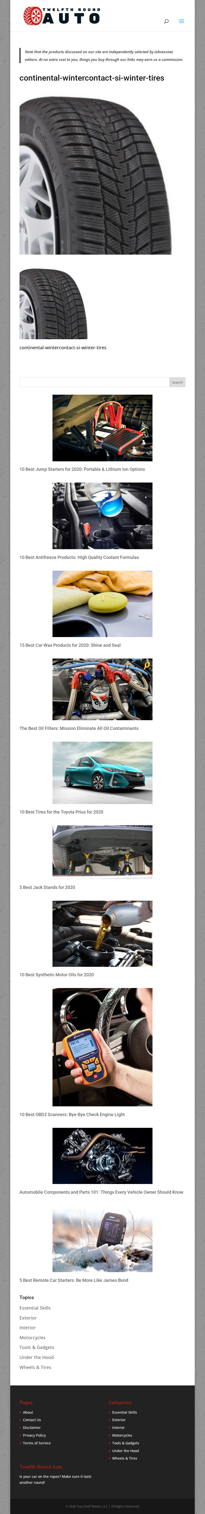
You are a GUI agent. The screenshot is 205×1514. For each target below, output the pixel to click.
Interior (28, 1328)
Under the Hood (37, 1357)
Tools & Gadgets (37, 1347)
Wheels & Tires (35, 1367)
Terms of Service (37, 1443)
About (28, 1412)
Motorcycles (33, 1338)
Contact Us (32, 1419)
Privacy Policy (34, 1435)
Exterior (28, 1318)
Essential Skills (35, 1308)
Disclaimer (32, 1427)
